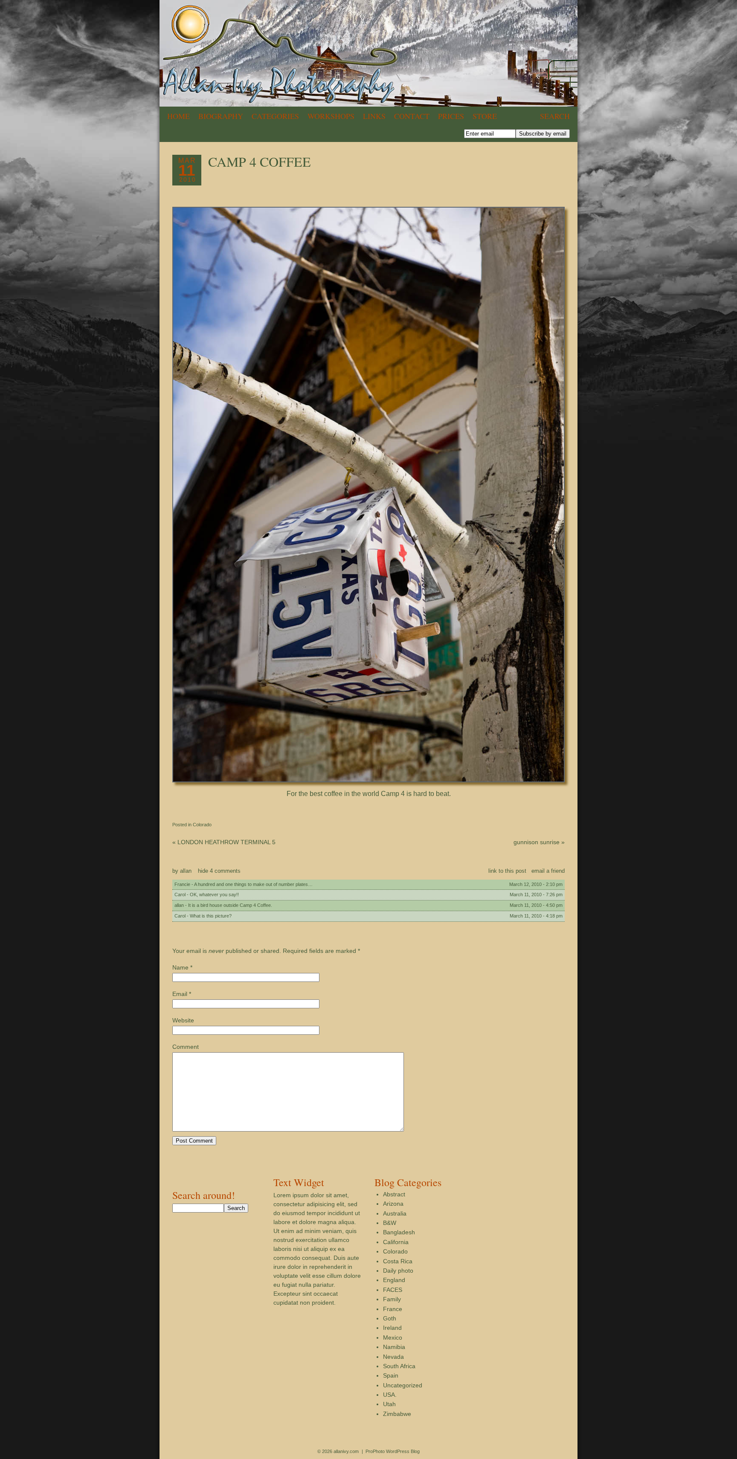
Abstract (394, 1194)
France (392, 1309)
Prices (451, 116)
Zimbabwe (397, 1413)
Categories (275, 116)
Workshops (331, 116)
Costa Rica (397, 1261)
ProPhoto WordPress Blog (393, 1451)
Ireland (392, 1327)
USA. (390, 1394)
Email (179, 993)
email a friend (548, 871)
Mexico (392, 1337)
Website (183, 1020)
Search (555, 116)
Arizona (393, 1203)
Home (178, 116)
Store (485, 116)
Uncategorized (402, 1385)
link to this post (507, 871)
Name (180, 967)
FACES (392, 1289)
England (394, 1280)
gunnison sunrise (539, 842)
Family (392, 1299)
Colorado (202, 824)
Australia (394, 1213)
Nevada (393, 1356)
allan (186, 871)
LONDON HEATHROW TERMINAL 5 (224, 842)
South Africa (399, 1366)
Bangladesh (399, 1232)
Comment (185, 1046)
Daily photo (398, 1270)
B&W (389, 1222)
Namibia (394, 1346)
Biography (220, 116)
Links (374, 116)
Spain (390, 1375)
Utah (389, 1404)
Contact (411, 116)
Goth (389, 1318)
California (396, 1242)
